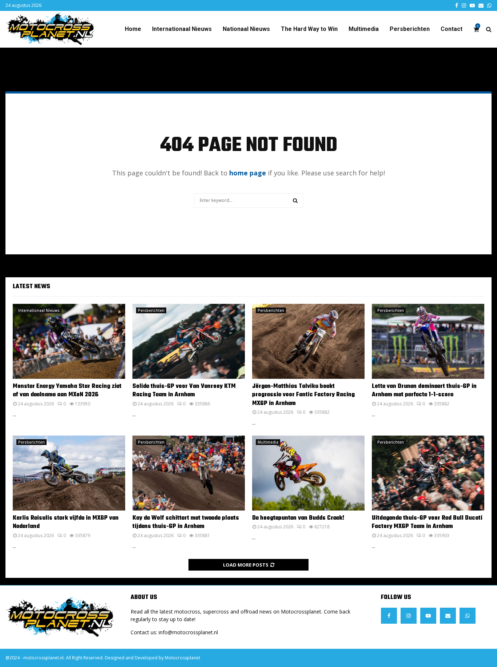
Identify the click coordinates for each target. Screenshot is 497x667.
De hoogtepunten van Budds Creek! (298, 518)
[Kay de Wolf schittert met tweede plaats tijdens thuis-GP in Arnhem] (188, 473)
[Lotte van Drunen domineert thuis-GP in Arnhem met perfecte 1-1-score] (428, 341)
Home (133, 28)
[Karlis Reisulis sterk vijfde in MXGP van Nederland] (69, 473)
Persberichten (410, 28)
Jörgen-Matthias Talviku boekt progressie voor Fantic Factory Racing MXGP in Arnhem (303, 395)
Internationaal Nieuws (182, 28)
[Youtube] (428, 616)
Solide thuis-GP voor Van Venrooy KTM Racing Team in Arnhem (184, 391)
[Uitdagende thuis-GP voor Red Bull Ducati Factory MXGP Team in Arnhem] (428, 473)
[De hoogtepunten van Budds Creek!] (308, 473)
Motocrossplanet (182, 658)
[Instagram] (409, 616)
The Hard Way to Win (309, 28)
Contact (451, 28)
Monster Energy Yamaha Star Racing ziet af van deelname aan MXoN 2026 (67, 391)
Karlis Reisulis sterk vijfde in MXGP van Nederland (66, 522)
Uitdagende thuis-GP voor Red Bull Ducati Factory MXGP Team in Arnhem (427, 522)
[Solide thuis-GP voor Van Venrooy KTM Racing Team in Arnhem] (188, 341)
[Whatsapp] (468, 616)
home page (247, 172)
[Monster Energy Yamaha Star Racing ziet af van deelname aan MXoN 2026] (69, 341)
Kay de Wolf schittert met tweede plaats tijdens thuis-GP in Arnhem (185, 522)
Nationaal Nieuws (246, 28)
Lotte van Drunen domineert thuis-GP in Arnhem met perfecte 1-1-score (424, 391)
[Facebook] (389, 616)
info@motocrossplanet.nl (188, 632)
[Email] (448, 616)
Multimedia (364, 28)
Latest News (31, 286)
